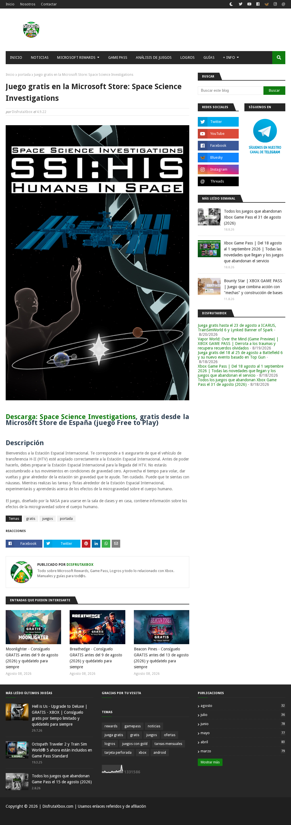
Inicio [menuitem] (16, 57)
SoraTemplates (35, 817)
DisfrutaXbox (22, 112)
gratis (30, 519)
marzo (243, 751)
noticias (154, 726)
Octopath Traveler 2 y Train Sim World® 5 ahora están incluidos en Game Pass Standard (62, 750)
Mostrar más (210, 762)
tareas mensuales (168, 744)
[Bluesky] (266, 5)
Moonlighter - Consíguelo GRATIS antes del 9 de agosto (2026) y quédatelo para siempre (32, 658)
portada (24, 75)
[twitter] (240, 4)
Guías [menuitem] (209, 57)
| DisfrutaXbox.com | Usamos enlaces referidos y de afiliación (92, 806)
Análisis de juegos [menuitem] (154, 57)
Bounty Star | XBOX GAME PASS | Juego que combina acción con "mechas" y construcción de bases (253, 287)
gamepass (132, 726)
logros (110, 744)
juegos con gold (134, 744)
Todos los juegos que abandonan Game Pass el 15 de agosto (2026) (62, 779)
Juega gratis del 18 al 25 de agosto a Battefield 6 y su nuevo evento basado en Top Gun (240, 354)
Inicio (10, 4)
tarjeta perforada (118, 753)
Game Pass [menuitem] (118, 57)
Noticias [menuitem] (40, 57)
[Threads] (282, 5)
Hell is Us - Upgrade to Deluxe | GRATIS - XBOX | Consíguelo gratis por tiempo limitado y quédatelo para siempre (59, 715)
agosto (243, 705)
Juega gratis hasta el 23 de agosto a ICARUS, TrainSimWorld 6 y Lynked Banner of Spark (237, 327)
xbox (142, 753)
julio (243, 715)
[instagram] (275, 4)
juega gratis (114, 735)
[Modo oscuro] (231, 4)
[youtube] (249, 4)
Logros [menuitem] (187, 57)
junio (243, 724)
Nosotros (27, 4)
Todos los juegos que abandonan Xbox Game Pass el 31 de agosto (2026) (253, 217)
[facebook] (258, 4)
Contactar (49, 4)
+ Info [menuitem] (229, 57)
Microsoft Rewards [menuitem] (76, 57)
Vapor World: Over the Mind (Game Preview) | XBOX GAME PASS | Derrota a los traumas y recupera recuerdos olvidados (238, 343)
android (159, 753)
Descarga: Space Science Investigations (71, 417)
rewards (111, 726)
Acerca (260, 817)
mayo (243, 733)
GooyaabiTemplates (89, 817)
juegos (47, 519)
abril (243, 742)
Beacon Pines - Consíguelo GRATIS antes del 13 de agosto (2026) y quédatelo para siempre (161, 658)
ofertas (169, 735)
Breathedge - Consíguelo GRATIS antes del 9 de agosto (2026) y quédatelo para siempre (96, 658)
